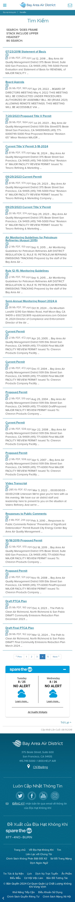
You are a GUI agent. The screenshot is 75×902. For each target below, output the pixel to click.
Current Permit (15, 331)
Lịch (29, 874)
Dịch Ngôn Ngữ (39, 863)
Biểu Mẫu (15, 878)
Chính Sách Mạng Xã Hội (57, 897)
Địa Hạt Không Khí (9, 12)
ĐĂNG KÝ (18, 803)
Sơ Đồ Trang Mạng (61, 859)
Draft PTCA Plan (16, 601)
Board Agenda (14, 82)
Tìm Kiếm (23, 12)
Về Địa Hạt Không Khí (41, 850)
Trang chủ (19, 850)
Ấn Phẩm (67, 874)
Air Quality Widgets (37, 712)
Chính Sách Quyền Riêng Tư (23, 897)
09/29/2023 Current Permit (23, 176)
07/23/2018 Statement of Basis (25, 51)
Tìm (59, 850)
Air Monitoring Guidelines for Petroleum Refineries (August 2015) (31, 239)
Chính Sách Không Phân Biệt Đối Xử (26, 859)
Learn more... (21, 701)
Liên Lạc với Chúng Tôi (39, 854)
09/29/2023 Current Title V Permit (28, 207)
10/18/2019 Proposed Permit (23, 540)
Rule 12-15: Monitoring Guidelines (27, 270)
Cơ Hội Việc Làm (33, 878)
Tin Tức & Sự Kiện (13, 874)
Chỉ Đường (40, 767)
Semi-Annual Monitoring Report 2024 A (31, 301)
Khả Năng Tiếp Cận (24, 892)
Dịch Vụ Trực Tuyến (46, 874)
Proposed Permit (16, 392)
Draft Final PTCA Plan (19, 627)
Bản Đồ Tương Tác (57, 878)
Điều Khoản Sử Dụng (50, 892)
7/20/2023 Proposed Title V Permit (28, 116)
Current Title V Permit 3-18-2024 (26, 146)
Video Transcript (16, 483)
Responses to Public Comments (26, 513)
